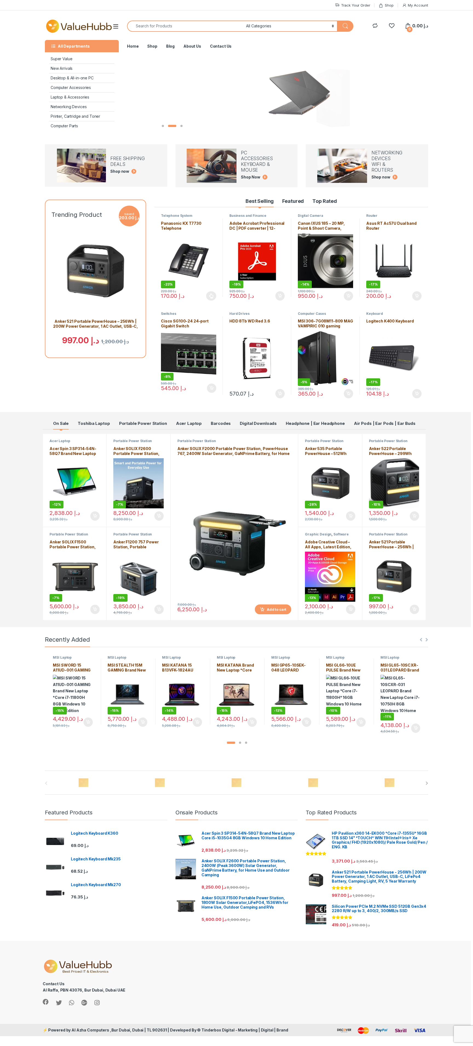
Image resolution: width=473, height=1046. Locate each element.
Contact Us (221, 46)
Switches (168, 314)
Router (371, 216)
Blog (170, 46)
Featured (293, 201)
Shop (389, 5)
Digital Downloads (258, 423)
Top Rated (324, 201)
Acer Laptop (189, 423)
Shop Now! (191, 114)
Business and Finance (247, 216)
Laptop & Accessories (70, 97)
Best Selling (260, 201)
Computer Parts (64, 125)
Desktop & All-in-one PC (72, 78)
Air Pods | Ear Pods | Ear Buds (385, 423)
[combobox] (185, 26)
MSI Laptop (62, 657)
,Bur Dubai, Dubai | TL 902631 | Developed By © (155, 1030)
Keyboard (374, 314)
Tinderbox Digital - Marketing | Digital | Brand (244, 1030)
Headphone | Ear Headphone (315, 423)
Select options (209, 296)
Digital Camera (310, 216)
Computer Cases (312, 314)
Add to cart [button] (280, 296)
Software (341, 534)
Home (133, 46)
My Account (418, 5)
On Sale (61, 423)
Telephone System (176, 216)
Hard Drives (239, 314)
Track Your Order (355, 5)
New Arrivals (62, 68)
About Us (192, 46)
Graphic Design (318, 534)
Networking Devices (68, 106)
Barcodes (221, 423)
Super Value (61, 58)
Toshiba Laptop (94, 423)
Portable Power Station (143, 423)
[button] (231, 743)
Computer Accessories (71, 87)
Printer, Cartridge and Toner (75, 116)
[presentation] (427, 783)
